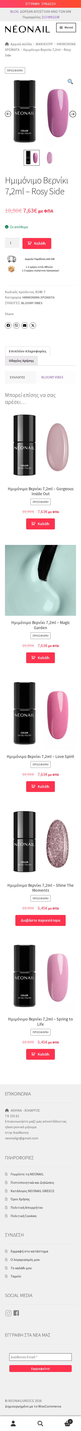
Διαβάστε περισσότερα (40, 920)
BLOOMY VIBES (32, 303)
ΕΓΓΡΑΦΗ (32, 4)
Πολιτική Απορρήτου (27, 1207)
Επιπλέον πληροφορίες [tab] (27, 351)
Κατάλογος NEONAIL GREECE (32, 1191)
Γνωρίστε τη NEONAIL (27, 1174)
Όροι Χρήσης (20, 1199)
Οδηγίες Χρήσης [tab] (21, 360)
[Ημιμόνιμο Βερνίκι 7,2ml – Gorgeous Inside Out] (40, 446)
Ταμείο (16, 1276)
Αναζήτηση (40, 1423)
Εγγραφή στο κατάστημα (29, 1251)
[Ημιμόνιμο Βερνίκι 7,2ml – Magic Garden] (40, 580)
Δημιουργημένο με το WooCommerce (33, 1406)
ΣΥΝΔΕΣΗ (48, 4)
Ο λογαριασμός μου (25, 1259)
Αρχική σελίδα (21, 44)
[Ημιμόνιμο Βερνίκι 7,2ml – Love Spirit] (40, 714)
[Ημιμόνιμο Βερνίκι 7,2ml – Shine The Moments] (40, 843)
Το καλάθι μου (21, 1268)
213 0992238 (50, 17)
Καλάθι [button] (43, 523)
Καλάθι (40, 243)
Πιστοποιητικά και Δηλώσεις (32, 1182)
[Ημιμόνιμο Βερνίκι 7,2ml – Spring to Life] (40, 977)
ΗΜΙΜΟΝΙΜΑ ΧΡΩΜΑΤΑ (38, 297)
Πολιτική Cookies (24, 1216)
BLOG (14, 11)
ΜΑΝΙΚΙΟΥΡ (44, 44)
